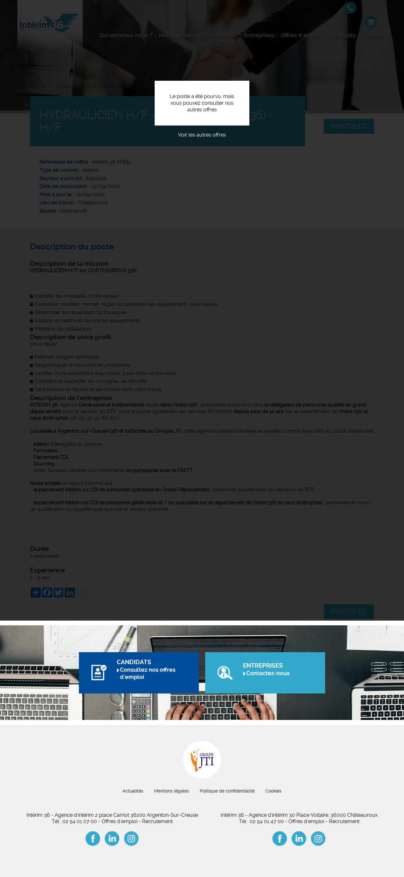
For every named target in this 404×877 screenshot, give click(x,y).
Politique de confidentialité (227, 790)
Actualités (132, 790)
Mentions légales (171, 790)
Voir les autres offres (202, 135)
